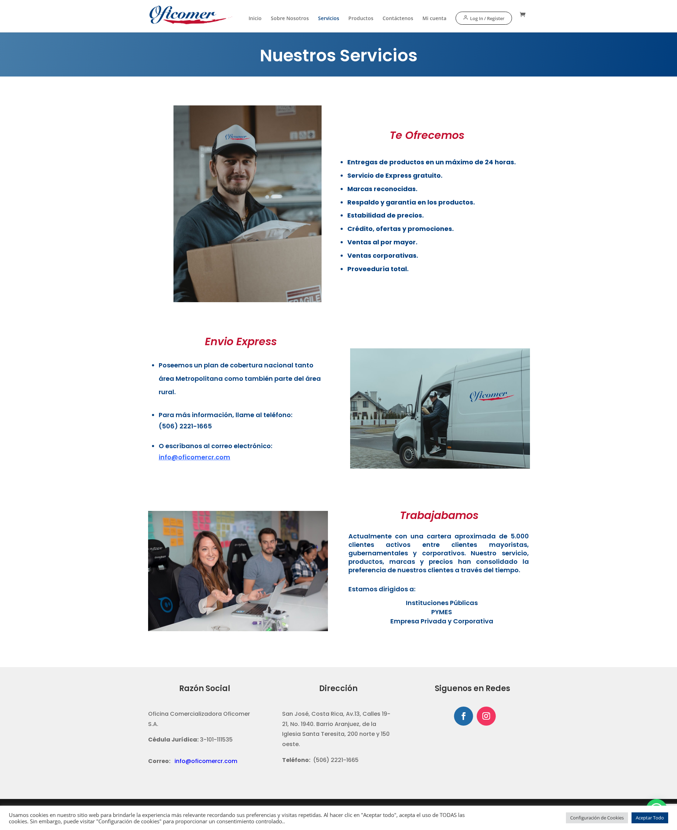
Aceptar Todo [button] (650, 817)
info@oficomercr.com (206, 761)
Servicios (328, 19)
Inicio (255, 19)
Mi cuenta (434, 19)
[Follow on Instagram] (486, 716)
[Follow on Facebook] (463, 716)
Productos (360, 19)
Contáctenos (398, 19)
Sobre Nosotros (290, 19)
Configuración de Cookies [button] (597, 817)
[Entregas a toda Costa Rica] (247, 300)
